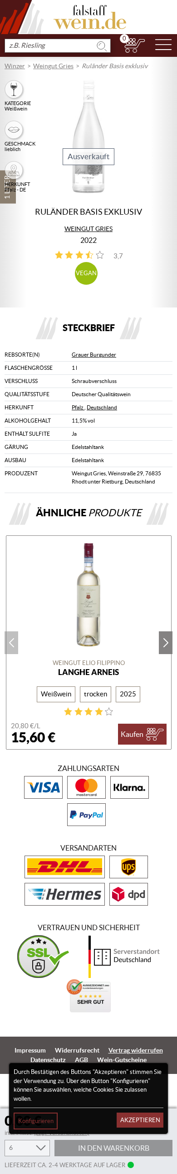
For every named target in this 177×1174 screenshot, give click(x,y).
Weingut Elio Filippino (89, 663)
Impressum (30, 1050)
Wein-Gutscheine (122, 1059)
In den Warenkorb (113, 1148)
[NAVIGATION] (163, 45)
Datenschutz (48, 1059)
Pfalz (78, 407)
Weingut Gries (53, 66)
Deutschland (102, 407)
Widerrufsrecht (77, 1050)
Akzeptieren (140, 1120)
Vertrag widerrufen (135, 1050)
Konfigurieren (36, 1121)
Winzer (15, 66)
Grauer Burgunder (94, 355)
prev (11, 642)
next (165, 642)
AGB (81, 1059)
